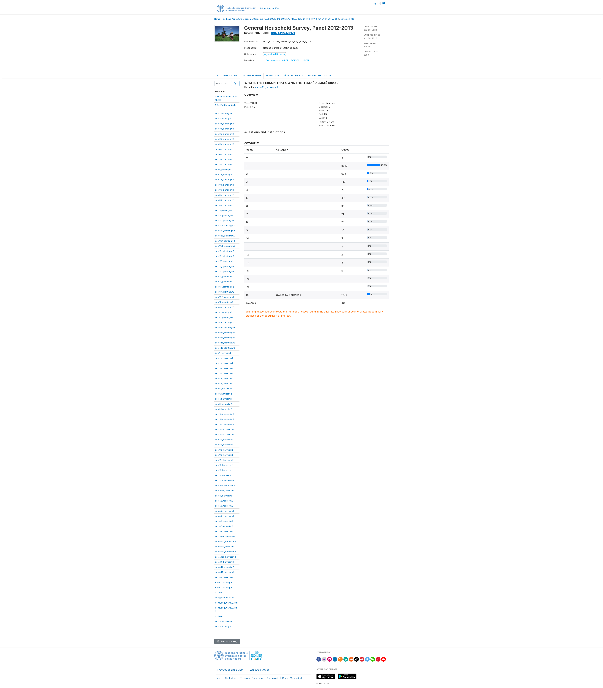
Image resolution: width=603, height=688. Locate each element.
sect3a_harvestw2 (224, 368)
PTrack (218, 592)
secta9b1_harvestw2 (225, 546)
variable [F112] (348, 19)
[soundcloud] (351, 659)
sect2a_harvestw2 (224, 358)
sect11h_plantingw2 (224, 271)
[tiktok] (356, 659)
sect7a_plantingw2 (224, 174)
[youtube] (383, 659)
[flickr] (324, 659)
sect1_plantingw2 (223, 113)
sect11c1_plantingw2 (225, 241)
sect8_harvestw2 (223, 404)
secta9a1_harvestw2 (225, 536)
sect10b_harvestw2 (224, 419)
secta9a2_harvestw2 (225, 541)
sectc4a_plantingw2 (225, 342)
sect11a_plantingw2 (224, 220)
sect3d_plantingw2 (224, 139)
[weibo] (378, 659)
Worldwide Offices (259, 670)
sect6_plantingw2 (223, 169)
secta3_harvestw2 (224, 505)
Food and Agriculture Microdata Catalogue (242, 19)
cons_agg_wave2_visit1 (226, 602)
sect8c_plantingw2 (224, 195)
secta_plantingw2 (223, 626)
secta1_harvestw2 (224, 495)
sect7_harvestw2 (223, 398)
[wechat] (372, 659)
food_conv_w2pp (223, 587)
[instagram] (329, 659)
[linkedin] (335, 659)
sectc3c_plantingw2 (225, 337)
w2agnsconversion (224, 597)
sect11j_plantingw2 (224, 281)
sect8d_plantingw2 (224, 200)
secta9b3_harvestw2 (225, 557)
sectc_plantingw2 (223, 312)
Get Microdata (285, 33)
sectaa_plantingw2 (224, 307)
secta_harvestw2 (223, 621)
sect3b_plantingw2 (224, 128)
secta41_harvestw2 (224, 567)
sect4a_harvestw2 (224, 378)
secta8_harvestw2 (224, 531)
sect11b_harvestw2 (224, 444)
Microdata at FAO (269, 8)
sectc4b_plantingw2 (225, 348)
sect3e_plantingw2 (224, 144)
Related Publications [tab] (319, 75)
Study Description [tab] (227, 75)
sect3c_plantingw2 (224, 134)
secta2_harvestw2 (224, 500)
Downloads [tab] (272, 75)
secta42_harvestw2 (224, 572)
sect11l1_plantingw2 (224, 292)
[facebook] (318, 659)
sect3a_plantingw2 (224, 123)
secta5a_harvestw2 (224, 511)
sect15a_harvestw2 (224, 480)
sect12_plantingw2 (224, 302)
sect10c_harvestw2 (224, 424)
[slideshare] (345, 659)
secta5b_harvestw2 (224, 516)
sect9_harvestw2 (223, 409)
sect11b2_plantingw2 (225, 235)
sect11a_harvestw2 (224, 439)
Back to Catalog (228, 641)
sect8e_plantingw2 (224, 205)
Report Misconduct (292, 678)
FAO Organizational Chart (230, 670)
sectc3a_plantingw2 (225, 327)
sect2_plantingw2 (223, 118)
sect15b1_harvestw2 (225, 485)
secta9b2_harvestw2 (225, 551)
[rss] (340, 659)
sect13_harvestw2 (224, 470)
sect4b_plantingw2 (224, 154)
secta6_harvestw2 (224, 521)
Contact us (230, 678)
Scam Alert (272, 678)
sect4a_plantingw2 (224, 149)
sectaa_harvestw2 (224, 577)
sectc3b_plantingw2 (225, 332)
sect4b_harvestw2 (224, 383)
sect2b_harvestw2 (224, 363)
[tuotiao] (362, 659)
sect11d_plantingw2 (224, 251)
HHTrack (219, 616)
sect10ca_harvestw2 (225, 429)
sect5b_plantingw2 (224, 164)
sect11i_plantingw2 (224, 276)
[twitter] (367, 659)
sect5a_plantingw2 (224, 159)
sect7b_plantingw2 (224, 179)
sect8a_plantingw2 (224, 185)
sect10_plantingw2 (224, 215)
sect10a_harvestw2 (224, 414)
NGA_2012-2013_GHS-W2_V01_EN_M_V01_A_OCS (315, 19)
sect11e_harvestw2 (224, 460)
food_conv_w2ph (223, 582)
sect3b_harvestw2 (224, 373)
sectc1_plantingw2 (224, 317)
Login (375, 3)
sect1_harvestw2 (223, 353)
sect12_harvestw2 (224, 465)
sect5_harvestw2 (223, 388)
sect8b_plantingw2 (224, 190)
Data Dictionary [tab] (252, 75)
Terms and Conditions (251, 678)
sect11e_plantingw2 (224, 256)
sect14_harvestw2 (224, 475)
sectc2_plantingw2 (224, 322)
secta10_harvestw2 (224, 562)
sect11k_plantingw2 (224, 286)
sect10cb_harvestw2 (225, 434)
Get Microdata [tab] (294, 75)
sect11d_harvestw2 (224, 455)
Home (217, 19)
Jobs (218, 678)
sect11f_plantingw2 (224, 261)
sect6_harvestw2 (223, 393)
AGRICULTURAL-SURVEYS (277, 19)
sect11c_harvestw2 (224, 450)
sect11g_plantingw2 (224, 266)
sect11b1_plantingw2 (225, 230)
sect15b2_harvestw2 (225, 490)
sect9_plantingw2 (223, 210)
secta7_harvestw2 (224, 526)
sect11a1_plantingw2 (225, 225)
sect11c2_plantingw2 (225, 246)
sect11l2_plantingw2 (224, 297)
